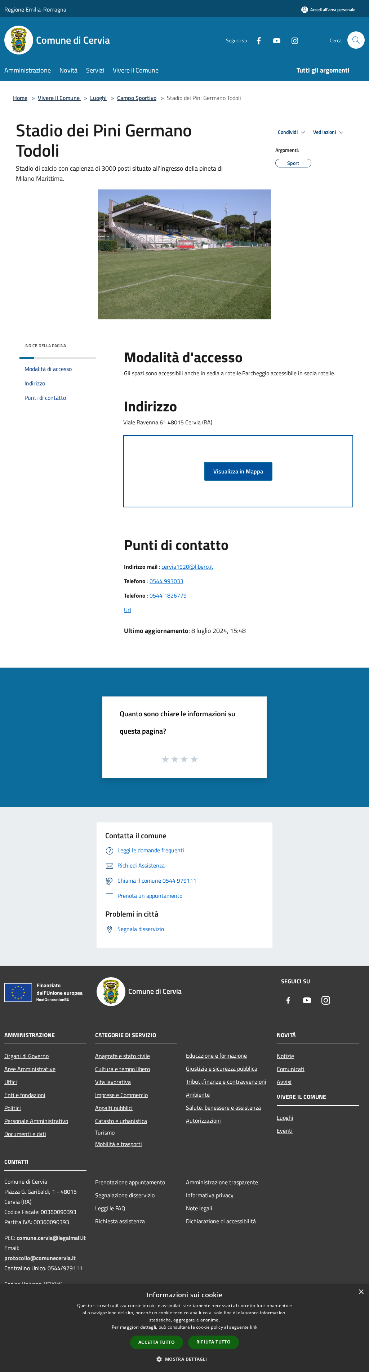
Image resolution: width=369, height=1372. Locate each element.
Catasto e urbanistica (121, 1121)
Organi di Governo (26, 1056)
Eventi (285, 1130)
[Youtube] (274, 40)
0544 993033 (166, 581)
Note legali (199, 1208)
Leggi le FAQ (110, 1208)
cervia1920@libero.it (187, 566)
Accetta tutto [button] (156, 1342)
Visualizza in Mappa (238, 471)
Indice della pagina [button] (45, 345)
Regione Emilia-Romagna (35, 9)
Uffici (10, 1082)
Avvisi (284, 1082)
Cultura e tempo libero (122, 1069)
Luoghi (98, 97)
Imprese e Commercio (121, 1095)
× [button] (361, 1292)
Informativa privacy (210, 1195)
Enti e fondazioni (24, 1095)
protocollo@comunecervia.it (40, 1258)
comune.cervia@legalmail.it (51, 1237)
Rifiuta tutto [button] (213, 1342)
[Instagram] (292, 40)
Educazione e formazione (216, 1055)
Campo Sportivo (136, 97)
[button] (184, 1359)
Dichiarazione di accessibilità (221, 1221)
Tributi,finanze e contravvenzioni (226, 1081)
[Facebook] (256, 40)
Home (20, 97)
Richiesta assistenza (120, 1221)
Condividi (288, 132)
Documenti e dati (25, 1134)
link (253, 1327)
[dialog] (184, 1328)
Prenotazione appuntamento (130, 1182)
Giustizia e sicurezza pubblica (221, 1068)
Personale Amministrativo (36, 1121)
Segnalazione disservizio (125, 1195)
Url (127, 610)
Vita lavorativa (113, 1082)
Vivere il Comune (59, 97)
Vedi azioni (325, 132)
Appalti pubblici (114, 1108)
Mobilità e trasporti (118, 1144)
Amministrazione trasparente (222, 1182)
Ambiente (198, 1094)
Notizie (285, 1056)
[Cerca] (356, 40)
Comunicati (290, 1069)
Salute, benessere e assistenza (223, 1107)
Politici (12, 1108)
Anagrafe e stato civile (122, 1056)
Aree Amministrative (29, 1069)
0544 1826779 (168, 595)
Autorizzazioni (203, 1120)
